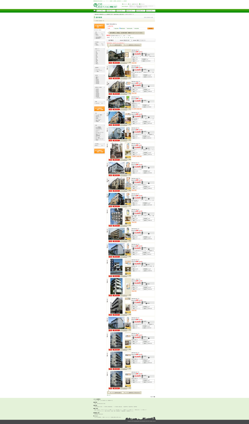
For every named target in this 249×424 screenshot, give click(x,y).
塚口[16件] (117, 28)
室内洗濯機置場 (98, 128)
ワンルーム (98, 50)
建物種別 (96, 67)
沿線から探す (120, 10)
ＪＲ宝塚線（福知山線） (118, 406)
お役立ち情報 (150, 10)
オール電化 (98, 137)
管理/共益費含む (98, 37)
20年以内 (97, 83)
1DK (96, 52)
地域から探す (110, 10)
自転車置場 (98, 135)
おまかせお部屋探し (98, 417)
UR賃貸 (97, 121)
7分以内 (97, 92)
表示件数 (96, 143)
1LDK (97, 53)
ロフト (97, 131)
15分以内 (97, 94)
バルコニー (98, 130)
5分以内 (97, 91)
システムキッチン (99, 129)
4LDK (97, 62)
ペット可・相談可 (99, 114)
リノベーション (98, 119)
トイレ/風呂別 (98, 126)
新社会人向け (137, 409)
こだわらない (98, 97)
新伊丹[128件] (129, 28)
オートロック (98, 133)
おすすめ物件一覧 (103, 400)
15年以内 (97, 82)
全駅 (109, 28)
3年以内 (97, 79)
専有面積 (96, 42)
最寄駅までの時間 (98, 87)
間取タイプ (97, 48)
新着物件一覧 (110, 400)
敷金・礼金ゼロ (97, 409)
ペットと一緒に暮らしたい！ (117, 409)
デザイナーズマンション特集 (106, 409)
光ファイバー (98, 136)
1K (96, 51)
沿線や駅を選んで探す (98, 406)
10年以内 (97, 81)
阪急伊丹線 (131, 406)
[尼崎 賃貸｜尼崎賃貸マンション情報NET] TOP (104, 14)
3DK (96, 59)
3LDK (97, 60)
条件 (96, 113)
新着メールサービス (106, 417)
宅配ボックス (98, 134)
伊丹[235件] (136, 28)
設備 (96, 125)
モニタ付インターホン (100, 132)
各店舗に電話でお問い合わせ (116, 417)
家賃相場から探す (141, 10)
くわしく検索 (100, 10)
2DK (96, 56)
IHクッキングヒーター (100, 138)
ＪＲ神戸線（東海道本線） (108, 406)
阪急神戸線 (126, 406)
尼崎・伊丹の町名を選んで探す (100, 403)
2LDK (97, 57)
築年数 (96, 75)
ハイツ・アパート (99, 70)
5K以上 (97, 63)
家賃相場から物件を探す (99, 414)
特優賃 (97, 118)
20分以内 (97, 95)
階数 (96, 101)
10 (128, 37)
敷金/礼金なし (98, 38)
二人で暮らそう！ (144, 409)
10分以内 (97, 93)
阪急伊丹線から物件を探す (119, 14)
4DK (96, 61)
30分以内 (97, 96)
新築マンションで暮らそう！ (129, 409)
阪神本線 (135, 406)
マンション (98, 69)
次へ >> (132, 37)
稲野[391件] (123, 28)
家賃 (96, 32)
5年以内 (97, 80)
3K (96, 58)
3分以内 (97, 90)
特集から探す (130, 10)
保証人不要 (98, 120)
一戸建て (97, 71)
